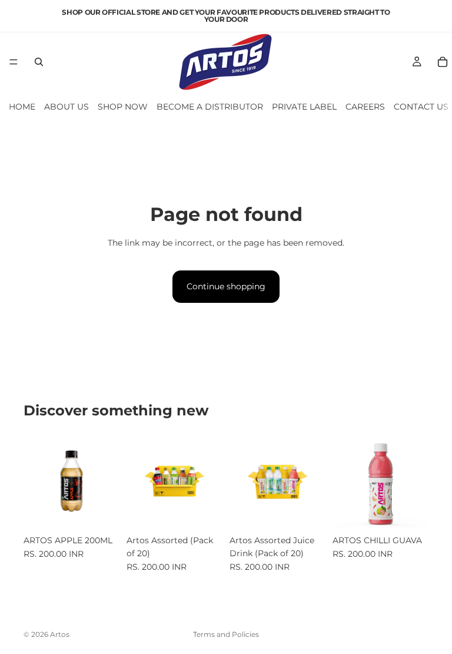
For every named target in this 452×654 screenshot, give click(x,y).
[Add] (101, 510)
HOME (22, 106)
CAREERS (365, 106)
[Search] (39, 62)
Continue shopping (226, 286)
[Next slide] (106, 481)
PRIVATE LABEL (304, 106)
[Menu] (13, 61)
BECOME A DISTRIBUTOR (210, 106)
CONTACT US (421, 106)
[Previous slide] (36, 481)
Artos (59, 634)
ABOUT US (66, 106)
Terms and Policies (226, 634)
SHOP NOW (123, 106)
